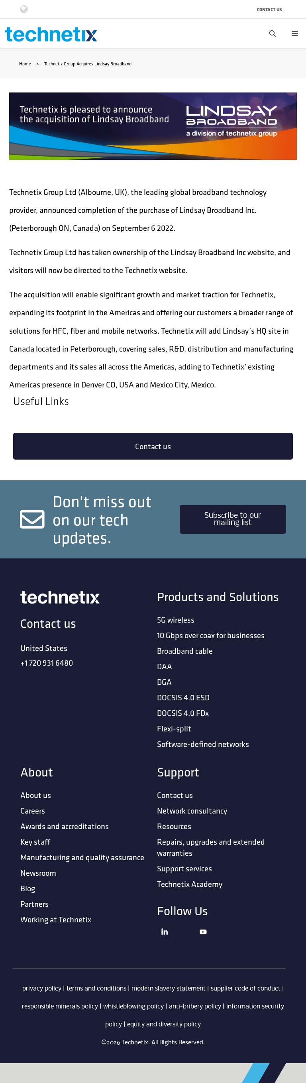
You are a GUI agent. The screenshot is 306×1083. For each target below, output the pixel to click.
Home (25, 64)
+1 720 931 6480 (46, 663)
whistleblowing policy (133, 1006)
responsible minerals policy (60, 1006)
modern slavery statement (168, 988)
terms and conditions (96, 988)
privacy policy (41, 988)
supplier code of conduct (245, 988)
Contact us (153, 446)
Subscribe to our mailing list (232, 519)
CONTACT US (269, 9)
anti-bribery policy (195, 1006)
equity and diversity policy (164, 1024)
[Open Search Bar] (272, 33)
